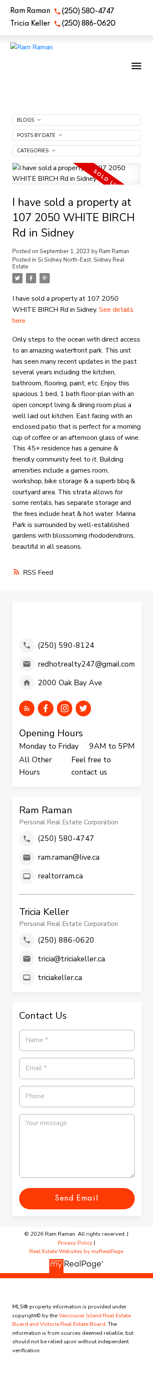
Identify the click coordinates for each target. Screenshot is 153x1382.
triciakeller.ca (60, 977)
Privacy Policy (75, 1243)
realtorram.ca (60, 876)
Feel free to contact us (91, 766)
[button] (62, 11)
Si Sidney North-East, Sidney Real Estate (68, 263)
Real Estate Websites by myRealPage (76, 1251)
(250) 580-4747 (88, 11)
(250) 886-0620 (89, 23)
